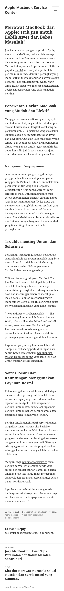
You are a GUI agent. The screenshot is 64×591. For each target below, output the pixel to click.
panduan (28, 514)
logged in (25, 532)
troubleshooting (12, 517)
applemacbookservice (34, 461)
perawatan (38, 514)
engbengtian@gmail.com (35, 511)
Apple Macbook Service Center (26, 10)
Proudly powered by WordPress (19, 587)
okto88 (19, 70)
